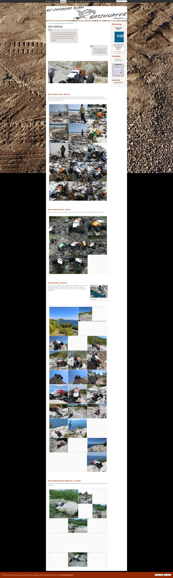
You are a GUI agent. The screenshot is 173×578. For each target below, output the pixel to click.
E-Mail (89, 1)
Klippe (53, 287)
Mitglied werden (82, 1)
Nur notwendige (158, 575)
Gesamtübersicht (118, 60)
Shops (76, 1)
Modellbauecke (70, 1)
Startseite (56, 23)
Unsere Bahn (56, 1)
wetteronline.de (120, 51)
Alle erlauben (167, 575)
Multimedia (63, 1)
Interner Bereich (95, 1)
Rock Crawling (69, 23)
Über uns (50, 1)
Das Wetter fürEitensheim (118, 29)
